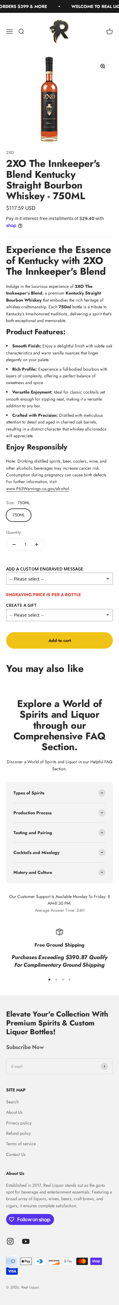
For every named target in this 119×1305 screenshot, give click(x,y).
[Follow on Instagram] (10, 1241)
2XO (10, 152)
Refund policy (18, 1133)
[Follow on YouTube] (26, 1241)
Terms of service (21, 1144)
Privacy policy (18, 1123)
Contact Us (16, 1154)
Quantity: (14, 532)
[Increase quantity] (36, 544)
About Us (14, 1112)
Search (12, 1102)
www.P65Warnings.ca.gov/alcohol (37, 489)
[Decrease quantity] (14, 544)
